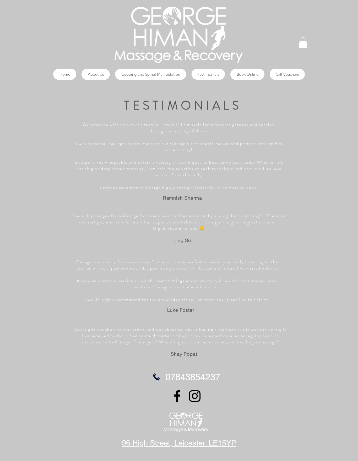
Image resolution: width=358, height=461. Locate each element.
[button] (303, 42)
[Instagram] (195, 396)
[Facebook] (177, 396)
